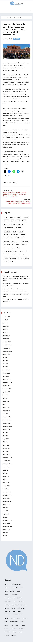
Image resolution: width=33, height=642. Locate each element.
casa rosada (12, 182)
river (27, 251)
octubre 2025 (6, 348)
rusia (17, 254)
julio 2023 (5, 432)
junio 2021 (5, 511)
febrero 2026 (6, 335)
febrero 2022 (6, 485)
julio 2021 (5, 507)
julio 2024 (5, 395)
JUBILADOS (20, 238)
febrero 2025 (6, 373)
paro (16, 251)
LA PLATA (6, 241)
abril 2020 (5, 536)
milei (5, 248)
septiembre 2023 (7, 426)
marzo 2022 (6, 482)
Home (4, 17)
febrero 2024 (6, 410)
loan (13, 241)
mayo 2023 (6, 439)
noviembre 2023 (7, 420)
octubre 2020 (6, 523)
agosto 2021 (6, 504)
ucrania (27, 258)
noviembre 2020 (7, 520)
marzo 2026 (6, 332)
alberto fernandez (15, 217)
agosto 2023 (6, 429)
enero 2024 (6, 413)
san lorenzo (24, 254)
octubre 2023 (6, 423)
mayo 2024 (6, 401)
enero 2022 (6, 489)
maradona (25, 241)
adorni (5, 217)
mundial (11, 248)
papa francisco (8, 251)
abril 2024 (5, 404)
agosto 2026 (6, 316)
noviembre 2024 (7, 382)
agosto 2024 (6, 392)
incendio (23, 234)
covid (14, 231)
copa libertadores (9, 227)
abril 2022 (5, 479)
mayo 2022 (6, 476)
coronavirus (7, 231)
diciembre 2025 (7, 342)
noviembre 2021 (7, 495)
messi (23, 244)
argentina (25, 217)
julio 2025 (5, 357)
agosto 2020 (6, 529)
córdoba (6, 234)
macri (18, 241)
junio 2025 (5, 360)
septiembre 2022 (7, 464)
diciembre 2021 (7, 492)
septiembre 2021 (7, 501)
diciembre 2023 (7, 417)
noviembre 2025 (7, 345)
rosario (11, 254)
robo (5, 254)
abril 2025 (5, 367)
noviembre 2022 (7, 457)
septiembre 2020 (7, 526)
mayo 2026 (6, 326)
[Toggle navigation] (2, 10)
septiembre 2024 (7, 388)
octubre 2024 (6, 385)
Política (9, 17)
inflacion (6, 238)
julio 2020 (5, 532)
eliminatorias (14, 234)
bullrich (24, 221)
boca (12, 221)
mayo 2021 (6, 514)
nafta (17, 248)
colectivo (13, 224)
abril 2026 (5, 329)
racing (21, 251)
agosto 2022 (6, 467)
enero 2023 (6, 451)
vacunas (12, 261)
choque (6, 224)
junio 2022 (5, 473)
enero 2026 (6, 338)
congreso (20, 224)
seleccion (13, 258)
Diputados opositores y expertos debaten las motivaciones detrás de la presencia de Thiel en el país (16, 278)
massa (17, 244)
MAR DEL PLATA (8, 244)
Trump (20, 258)
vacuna (6, 261)
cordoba (18, 227)
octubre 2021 (6, 498)
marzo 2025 (6, 370)
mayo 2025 (6, 363)
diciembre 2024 (7, 379)
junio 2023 (5, 435)
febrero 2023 (6, 448)
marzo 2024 (6, 407)
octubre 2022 (6, 460)
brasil (18, 221)
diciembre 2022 (7, 454)
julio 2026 (5, 320)
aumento (6, 221)
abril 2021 (5, 517)
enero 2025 (6, 376)
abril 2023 (5, 442)
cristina (21, 231)
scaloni (6, 258)
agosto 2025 (6, 354)
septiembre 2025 (7, 351)
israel (12, 238)
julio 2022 (5, 470)
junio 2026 (5, 323)
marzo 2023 (6, 445)
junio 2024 (5, 398)
